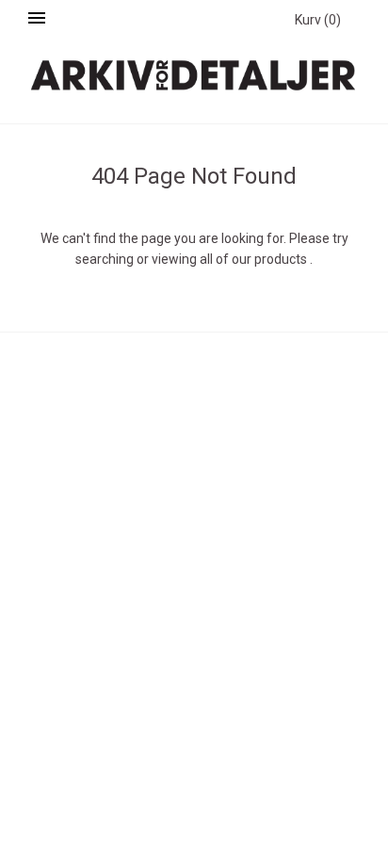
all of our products (253, 259)
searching (104, 259)
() (318, 19)
